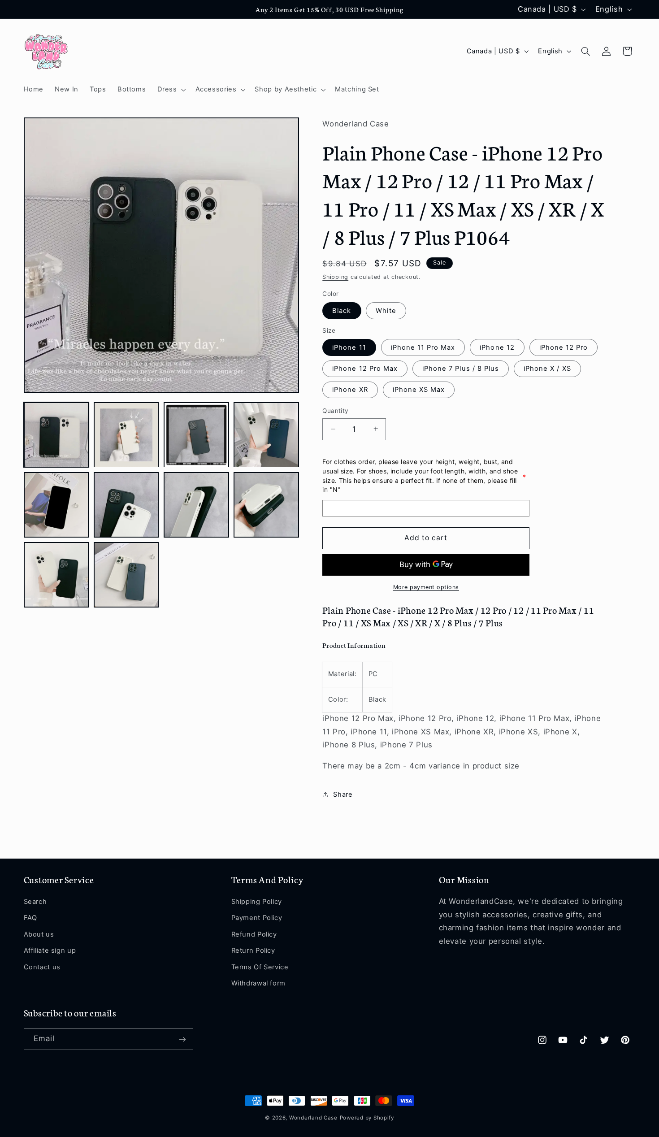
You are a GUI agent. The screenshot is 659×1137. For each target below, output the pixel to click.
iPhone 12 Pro (563, 347)
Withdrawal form (258, 983)
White (386, 310)
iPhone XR (350, 389)
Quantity (335, 410)
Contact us (42, 967)
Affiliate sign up (50, 951)
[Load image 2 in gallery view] (126, 435)
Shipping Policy (256, 902)
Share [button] (342, 794)
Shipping (335, 276)
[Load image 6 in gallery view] (126, 505)
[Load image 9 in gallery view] (56, 575)
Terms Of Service (260, 967)
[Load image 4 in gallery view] (266, 435)
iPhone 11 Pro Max (423, 347)
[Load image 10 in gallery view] (126, 575)
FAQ (30, 918)
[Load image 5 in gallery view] (56, 505)
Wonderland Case (313, 1118)
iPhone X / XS (547, 368)
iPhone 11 (349, 347)
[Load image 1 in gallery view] (56, 435)
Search (35, 902)
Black (341, 310)
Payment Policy (256, 918)
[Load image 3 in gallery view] (196, 435)
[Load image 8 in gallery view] (266, 505)
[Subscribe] (182, 1039)
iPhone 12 (497, 347)
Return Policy (253, 951)
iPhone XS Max (419, 389)
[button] (171, 90)
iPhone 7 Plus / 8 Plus (460, 368)
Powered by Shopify (367, 1118)
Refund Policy (254, 934)
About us (39, 934)
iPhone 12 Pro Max (365, 368)
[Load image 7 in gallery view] (196, 505)
